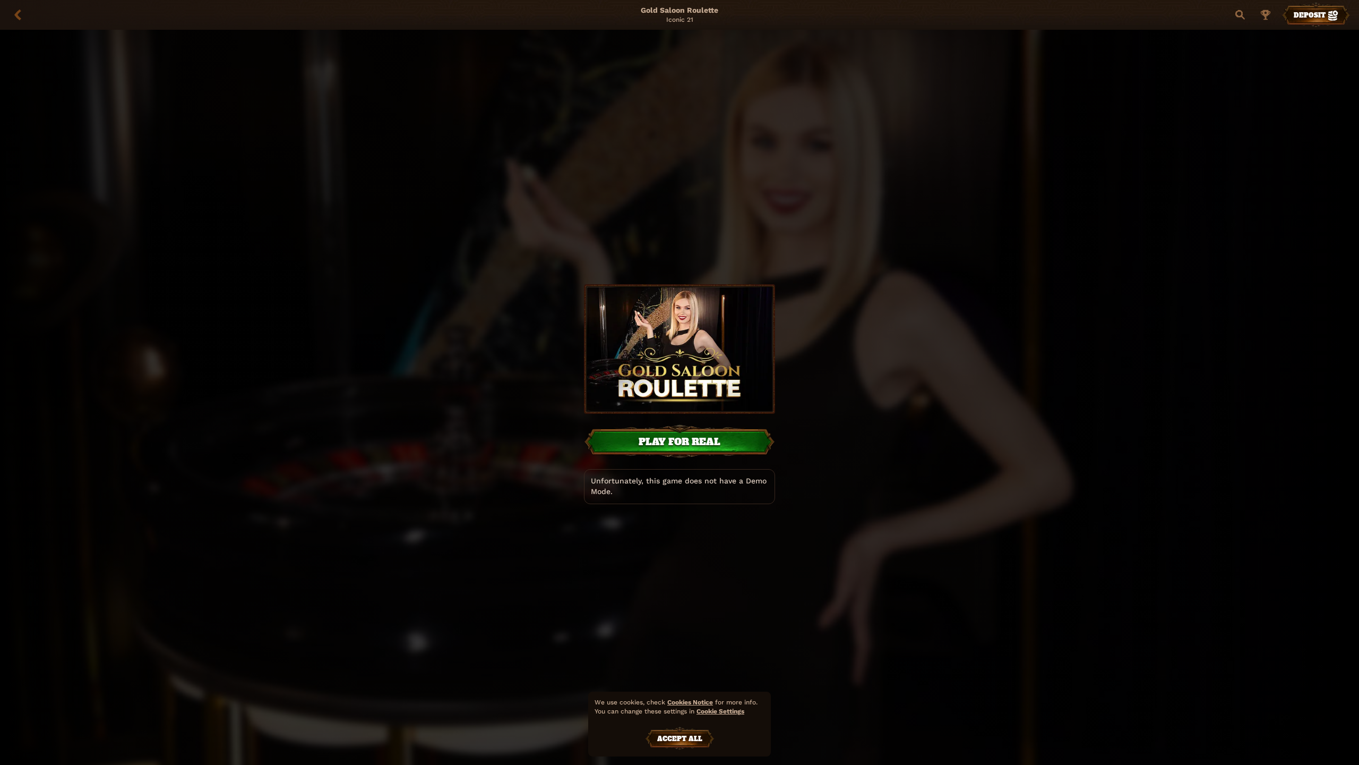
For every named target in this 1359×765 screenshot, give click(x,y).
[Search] (1240, 14)
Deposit (1310, 15)
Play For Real (679, 441)
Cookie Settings (720, 711)
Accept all (679, 739)
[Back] (18, 14)
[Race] (1265, 14)
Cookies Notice (690, 702)
